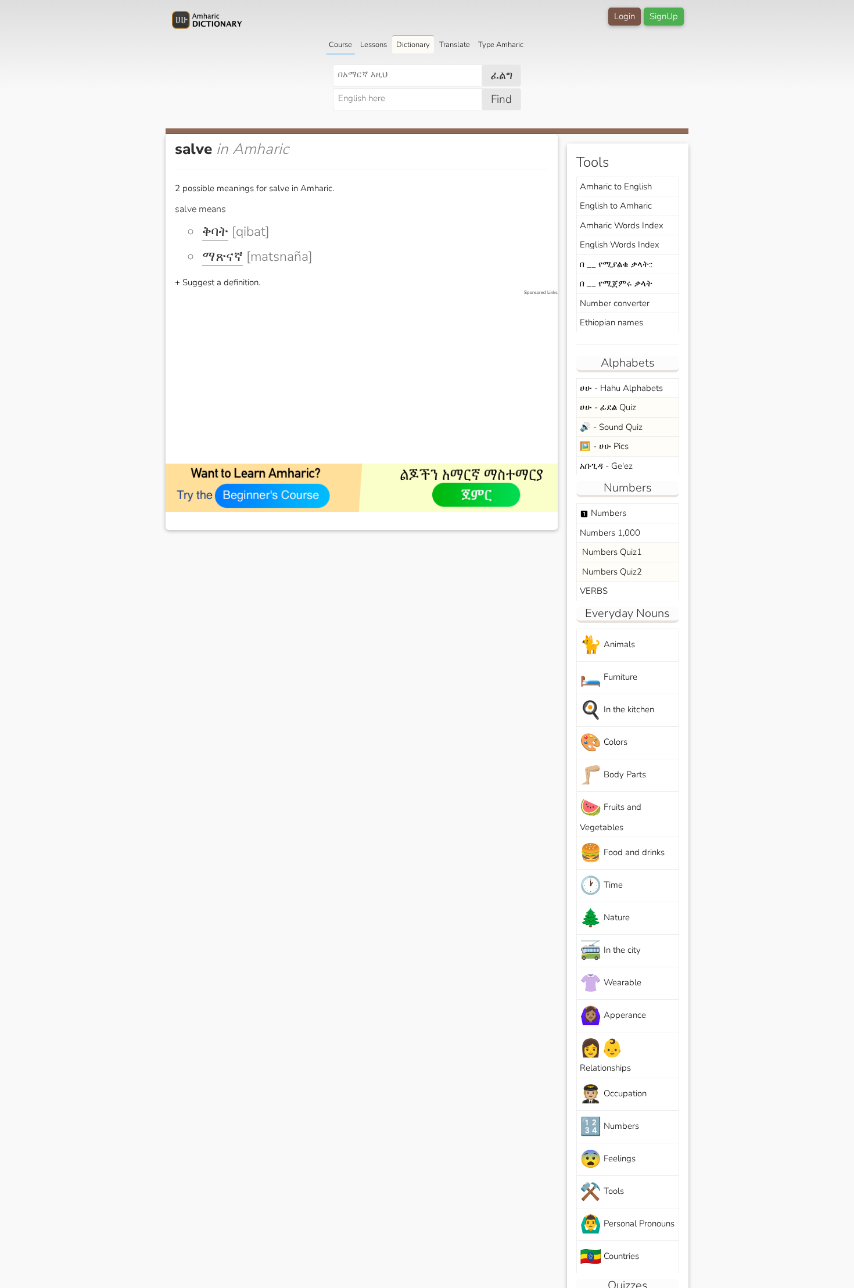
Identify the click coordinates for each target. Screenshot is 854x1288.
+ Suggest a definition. (217, 282)
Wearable (610, 983)
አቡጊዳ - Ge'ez (606, 466)
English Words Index (619, 244)
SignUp (664, 16)
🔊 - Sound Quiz (611, 427)
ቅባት (215, 232)
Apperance (613, 1016)
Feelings (608, 1159)
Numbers (603, 513)
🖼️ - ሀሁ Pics (604, 446)
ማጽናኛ (222, 256)
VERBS (594, 591)
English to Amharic (616, 205)
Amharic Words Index (621, 225)
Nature (605, 918)
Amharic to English (616, 186)
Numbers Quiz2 (611, 571)
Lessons (373, 45)
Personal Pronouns (627, 1224)
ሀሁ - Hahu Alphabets (621, 388)
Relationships (605, 1055)
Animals (607, 645)
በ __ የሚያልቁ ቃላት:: (616, 264)
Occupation (613, 1094)
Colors (603, 743)
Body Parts (613, 775)
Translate (454, 45)
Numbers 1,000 (610, 533)
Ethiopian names (611, 322)
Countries (609, 1257)
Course (340, 45)
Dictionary (413, 45)
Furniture (608, 678)
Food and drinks (622, 853)
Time (601, 886)
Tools (602, 1192)
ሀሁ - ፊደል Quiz (608, 407)
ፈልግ (501, 75)
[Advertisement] (367, 377)
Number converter (615, 303)
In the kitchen (617, 710)
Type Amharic (500, 45)
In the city (610, 951)
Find (501, 99)
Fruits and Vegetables (610, 814)
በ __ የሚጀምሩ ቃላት (616, 283)
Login (624, 16)
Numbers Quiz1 (611, 552)
